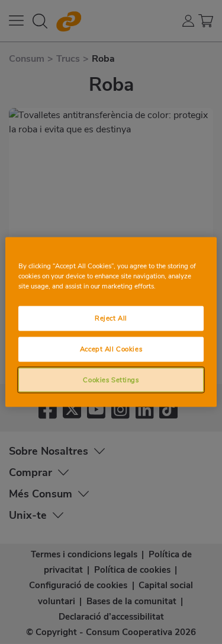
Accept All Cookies (111, 348)
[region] (110, 322)
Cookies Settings (111, 379)
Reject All (111, 317)
